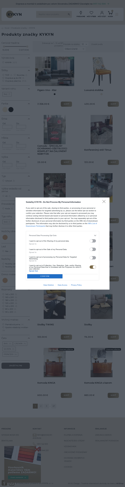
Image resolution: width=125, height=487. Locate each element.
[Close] (104, 202)
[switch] (93, 241)
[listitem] (62, 235)
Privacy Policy (76, 285)
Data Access (62, 285)
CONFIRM (44, 276)
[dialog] (62, 243)
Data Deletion (48, 285)
